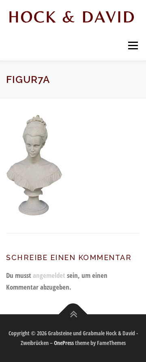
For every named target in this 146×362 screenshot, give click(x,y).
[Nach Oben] (73, 314)
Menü (132, 45)
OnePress (64, 343)
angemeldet (49, 275)
